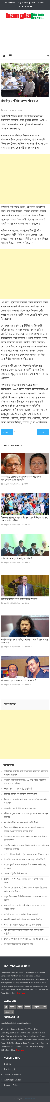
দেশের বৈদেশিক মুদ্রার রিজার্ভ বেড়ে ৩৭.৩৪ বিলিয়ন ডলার (24, 880)
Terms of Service (12, 1074)
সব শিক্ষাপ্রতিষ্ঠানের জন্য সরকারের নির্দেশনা (21, 822)
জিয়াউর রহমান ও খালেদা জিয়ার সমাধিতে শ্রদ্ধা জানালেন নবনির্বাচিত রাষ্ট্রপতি (26, 847)
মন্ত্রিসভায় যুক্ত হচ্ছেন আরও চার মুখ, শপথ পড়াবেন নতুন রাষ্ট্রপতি (26, 815)
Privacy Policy (11, 1085)
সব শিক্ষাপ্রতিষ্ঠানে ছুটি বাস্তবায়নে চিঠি (18, 944)
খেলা (26, 525)
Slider (27, 603)
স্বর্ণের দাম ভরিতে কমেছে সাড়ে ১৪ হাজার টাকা (22, 924)
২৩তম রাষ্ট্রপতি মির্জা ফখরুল (15, 873)
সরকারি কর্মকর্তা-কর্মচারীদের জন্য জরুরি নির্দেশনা (23, 919)
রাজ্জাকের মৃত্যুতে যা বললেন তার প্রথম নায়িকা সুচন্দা (9, 432)
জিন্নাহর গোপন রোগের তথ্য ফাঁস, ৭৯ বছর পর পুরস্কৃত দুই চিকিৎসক (25, 838)
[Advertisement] (25, 38)
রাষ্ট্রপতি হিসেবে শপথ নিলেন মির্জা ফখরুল (19, 599)
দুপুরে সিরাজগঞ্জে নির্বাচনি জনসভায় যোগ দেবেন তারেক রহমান (25, 898)
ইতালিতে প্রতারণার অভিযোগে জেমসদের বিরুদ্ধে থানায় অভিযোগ (24, 641)
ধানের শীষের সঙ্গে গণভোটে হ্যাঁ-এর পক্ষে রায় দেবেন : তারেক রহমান (25, 907)
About (33, 3)
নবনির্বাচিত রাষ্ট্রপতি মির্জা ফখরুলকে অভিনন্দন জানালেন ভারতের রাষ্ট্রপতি (21, 478)
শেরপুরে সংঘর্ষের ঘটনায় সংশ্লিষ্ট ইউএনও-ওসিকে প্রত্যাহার (26, 938)
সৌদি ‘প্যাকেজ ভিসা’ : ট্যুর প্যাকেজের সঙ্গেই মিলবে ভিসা (26, 854)
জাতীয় (26, 484)
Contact (40, 3)
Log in (7, 1063)
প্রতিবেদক (27, 647)
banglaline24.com (29, 1099)
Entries (10, 1069)
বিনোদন (27, 685)
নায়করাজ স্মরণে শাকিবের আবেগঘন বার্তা (19, 680)
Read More (21, 993)
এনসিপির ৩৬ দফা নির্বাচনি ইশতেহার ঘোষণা (21, 914)
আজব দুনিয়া (9, 1012)
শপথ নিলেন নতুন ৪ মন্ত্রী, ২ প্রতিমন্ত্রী (16, 558)
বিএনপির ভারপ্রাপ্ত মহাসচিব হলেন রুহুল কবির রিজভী (24, 859)
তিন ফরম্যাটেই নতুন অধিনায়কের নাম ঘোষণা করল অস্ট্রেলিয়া (23, 932)
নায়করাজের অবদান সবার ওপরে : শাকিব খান (44, 432)
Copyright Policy (12, 1079)
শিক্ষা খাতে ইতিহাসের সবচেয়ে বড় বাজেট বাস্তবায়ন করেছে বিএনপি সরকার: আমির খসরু (24, 829)
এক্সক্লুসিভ (36, 1007)
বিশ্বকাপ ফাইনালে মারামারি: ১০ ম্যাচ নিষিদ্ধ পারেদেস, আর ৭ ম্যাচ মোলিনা (24, 519)
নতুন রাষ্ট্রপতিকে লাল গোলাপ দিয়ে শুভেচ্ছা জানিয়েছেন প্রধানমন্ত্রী (25, 866)
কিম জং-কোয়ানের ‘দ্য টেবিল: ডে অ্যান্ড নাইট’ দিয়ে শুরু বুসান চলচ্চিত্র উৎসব (25, 889)
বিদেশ (20, 1007)
